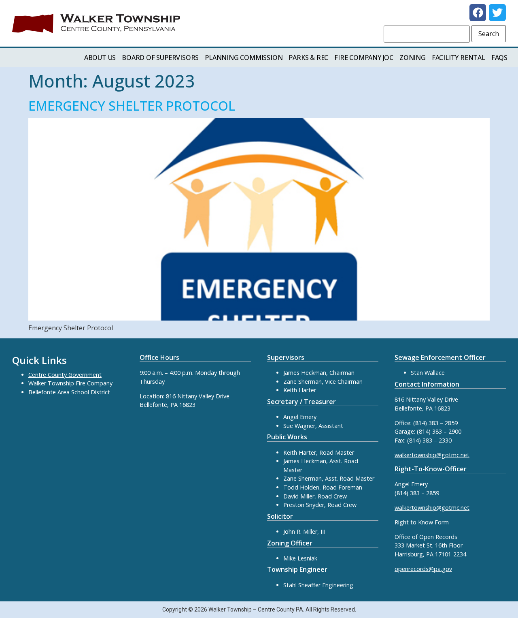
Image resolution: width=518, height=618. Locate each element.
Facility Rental (458, 57)
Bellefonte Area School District (69, 392)
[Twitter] (497, 12)
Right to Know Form (422, 522)
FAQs (499, 57)
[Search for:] (427, 34)
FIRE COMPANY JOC (363, 57)
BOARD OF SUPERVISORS (160, 57)
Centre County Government (65, 374)
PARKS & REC (308, 57)
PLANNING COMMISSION (243, 57)
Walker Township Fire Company (70, 383)
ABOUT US (100, 57)
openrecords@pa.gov (423, 569)
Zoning (412, 57)
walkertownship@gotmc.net (432, 455)
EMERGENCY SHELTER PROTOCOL (131, 105)
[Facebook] (477, 12)
